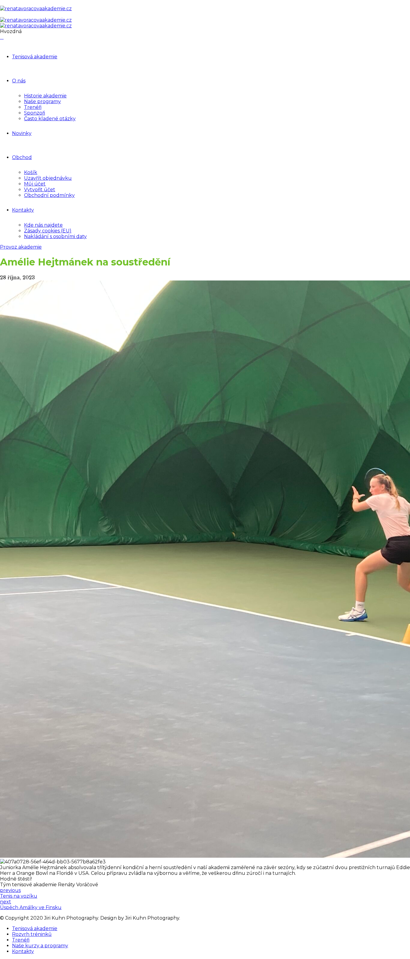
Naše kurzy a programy (40, 945)
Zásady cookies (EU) (47, 231)
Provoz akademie (21, 247)
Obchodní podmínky (49, 195)
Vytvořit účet (39, 189)
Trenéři (32, 107)
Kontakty (23, 210)
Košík (30, 172)
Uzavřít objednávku (48, 178)
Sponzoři (34, 113)
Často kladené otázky (50, 118)
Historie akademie (45, 96)
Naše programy (42, 101)
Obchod (22, 157)
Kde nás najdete (43, 225)
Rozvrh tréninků (32, 934)
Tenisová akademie (34, 57)
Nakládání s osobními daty (55, 236)
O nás (19, 81)
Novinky (22, 133)
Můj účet (35, 184)
